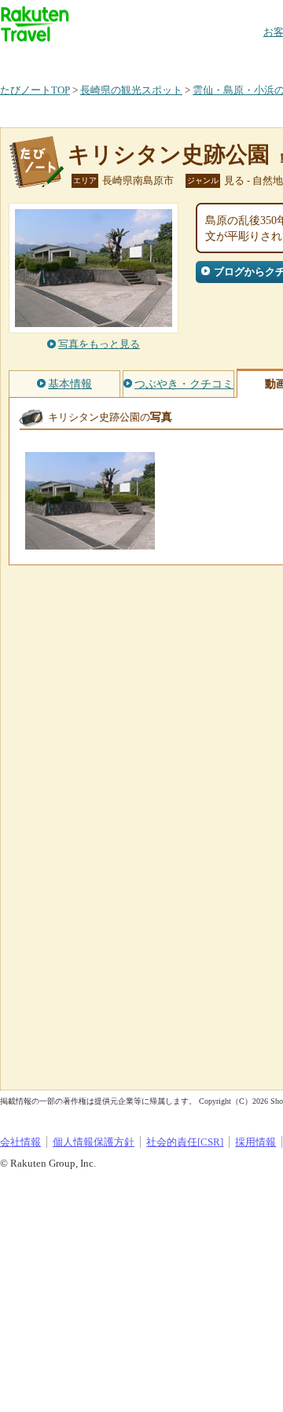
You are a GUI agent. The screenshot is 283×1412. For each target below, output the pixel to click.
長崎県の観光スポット (131, 90)
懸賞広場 (184, 58)
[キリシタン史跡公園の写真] (90, 542)
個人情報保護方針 (93, 1142)
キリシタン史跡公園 (169, 154)
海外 (119, 58)
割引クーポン (248, 58)
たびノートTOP (35, 90)
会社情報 (20, 1142)
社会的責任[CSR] (184, 1142)
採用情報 (255, 1142)
